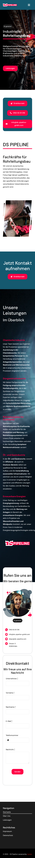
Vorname (10, 693)
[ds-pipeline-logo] (10, 4)
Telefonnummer (12, 735)
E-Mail (9, 721)
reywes (29, 854)
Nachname (11, 707)
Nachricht (10, 749)
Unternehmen (12, 678)
